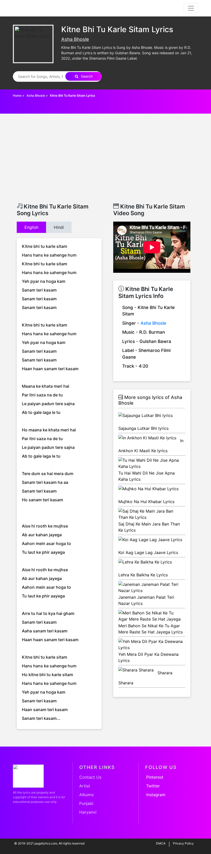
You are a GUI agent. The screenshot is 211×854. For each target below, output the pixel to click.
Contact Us (90, 777)
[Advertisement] (105, 165)
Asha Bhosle (75, 39)
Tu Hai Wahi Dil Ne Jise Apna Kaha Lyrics (146, 476)
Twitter (153, 785)
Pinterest (154, 777)
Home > (19, 95)
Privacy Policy (183, 843)
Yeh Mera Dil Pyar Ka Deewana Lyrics (148, 657)
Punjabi (86, 803)
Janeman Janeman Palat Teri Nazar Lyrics (146, 600)
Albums (86, 794)
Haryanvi (87, 812)
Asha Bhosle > (38, 95)
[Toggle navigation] (191, 8)
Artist (84, 785)
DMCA (160, 843)
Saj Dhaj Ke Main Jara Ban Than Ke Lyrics (149, 527)
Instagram (155, 794)
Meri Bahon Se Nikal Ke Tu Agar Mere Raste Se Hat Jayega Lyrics (150, 628)
